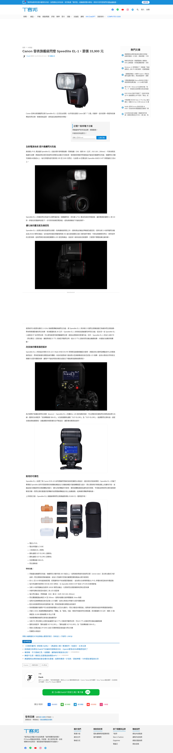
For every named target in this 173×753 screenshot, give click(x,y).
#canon (26, 665)
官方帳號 (67, 704)
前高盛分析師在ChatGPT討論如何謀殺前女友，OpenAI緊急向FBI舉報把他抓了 (56, 649)
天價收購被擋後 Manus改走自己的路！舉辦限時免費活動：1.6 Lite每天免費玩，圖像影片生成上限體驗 (137, 82)
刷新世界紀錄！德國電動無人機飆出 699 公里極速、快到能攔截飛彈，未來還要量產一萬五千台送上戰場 (136, 62)
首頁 (23, 47)
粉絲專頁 (54, 704)
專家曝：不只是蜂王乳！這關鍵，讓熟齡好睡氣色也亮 (46, 652)
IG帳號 (106, 704)
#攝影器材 (35, 665)
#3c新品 (44, 665)
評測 (52, 16)
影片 (63, 16)
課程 (82, 16)
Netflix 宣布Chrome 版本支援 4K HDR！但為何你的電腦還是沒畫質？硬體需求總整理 (137, 108)
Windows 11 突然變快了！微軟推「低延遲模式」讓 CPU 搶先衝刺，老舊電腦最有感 (137, 69)
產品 (32, 16)
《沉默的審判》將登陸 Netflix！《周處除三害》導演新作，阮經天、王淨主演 (55, 646)
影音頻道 (93, 704)
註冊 (148, 9)
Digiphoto (116, 740)
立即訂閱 (101, 138)
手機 (38, 16)
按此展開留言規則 (46, 719)
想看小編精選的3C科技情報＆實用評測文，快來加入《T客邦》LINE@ (47, 636)
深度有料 (100, 16)
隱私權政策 (112, 2)
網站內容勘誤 (137, 734)
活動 (68, 16)
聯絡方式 (77, 740)
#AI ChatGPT (90, 16)
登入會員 (42, 717)
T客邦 (115, 734)
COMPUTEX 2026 (114, 16)
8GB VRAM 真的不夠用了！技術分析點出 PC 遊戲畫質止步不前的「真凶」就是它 (137, 95)
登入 (142, 9)
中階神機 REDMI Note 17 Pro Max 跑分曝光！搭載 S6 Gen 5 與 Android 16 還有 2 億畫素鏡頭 (137, 102)
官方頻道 (80, 704)
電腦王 (115, 744)
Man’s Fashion (118, 737)
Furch (28, 56)
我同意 (145, 2)
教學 (58, 16)
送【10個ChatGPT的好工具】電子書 (67, 692)
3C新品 (30, 47)
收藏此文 (52, 56)
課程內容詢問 (137, 737)
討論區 (76, 16)
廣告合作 (77, 737)
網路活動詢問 (137, 740)
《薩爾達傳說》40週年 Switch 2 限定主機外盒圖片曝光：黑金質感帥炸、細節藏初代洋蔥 (137, 76)
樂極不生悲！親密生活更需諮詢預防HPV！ (42, 656)
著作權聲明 (97, 737)
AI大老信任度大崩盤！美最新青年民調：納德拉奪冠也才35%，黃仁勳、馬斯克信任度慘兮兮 (136, 115)
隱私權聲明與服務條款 (101, 734)
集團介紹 (77, 734)
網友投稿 (136, 744)
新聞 (25, 16)
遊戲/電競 (45, 16)
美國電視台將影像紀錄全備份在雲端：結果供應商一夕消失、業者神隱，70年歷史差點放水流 (62, 659)
